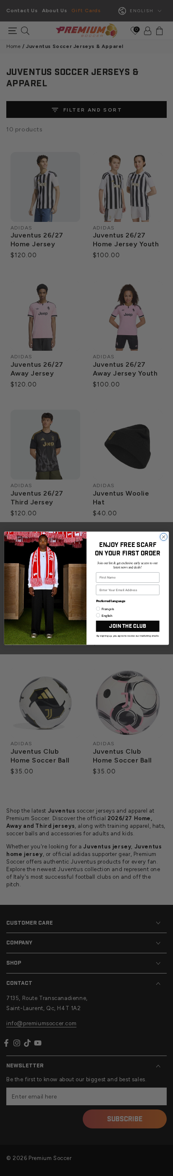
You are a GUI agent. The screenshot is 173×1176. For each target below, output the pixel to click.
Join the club (127, 626)
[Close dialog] (163, 536)
